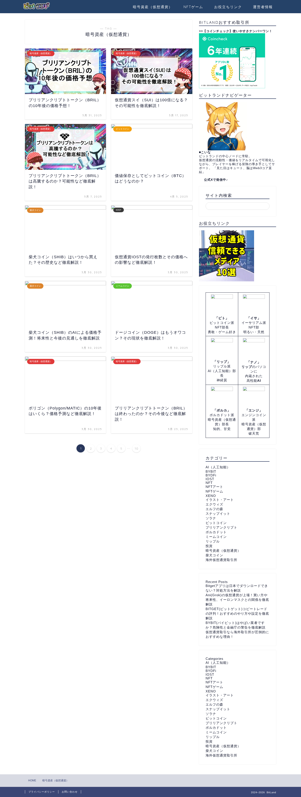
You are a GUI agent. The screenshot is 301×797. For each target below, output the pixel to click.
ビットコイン (216, 523)
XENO (211, 496)
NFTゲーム (193, 7)
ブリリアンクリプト (221, 527)
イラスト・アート (220, 500)
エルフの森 (214, 509)
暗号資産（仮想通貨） (153, 7)
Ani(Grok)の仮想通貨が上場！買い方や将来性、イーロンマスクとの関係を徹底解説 (237, 599)
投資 (209, 546)
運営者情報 (263, 7)
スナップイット (218, 513)
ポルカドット (216, 532)
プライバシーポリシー (41, 791)
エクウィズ (214, 504)
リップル (213, 541)
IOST (210, 479)
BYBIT (211, 471)
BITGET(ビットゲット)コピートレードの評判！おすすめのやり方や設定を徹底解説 (237, 613)
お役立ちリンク (228, 7)
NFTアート (214, 487)
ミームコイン (216, 537)
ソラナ (211, 518)
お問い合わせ (70, 791)
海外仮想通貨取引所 (221, 560)
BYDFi (211, 475)
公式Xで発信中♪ (216, 179)
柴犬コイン (214, 555)
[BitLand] (36, 9)
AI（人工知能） (218, 467)
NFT (209, 483)
